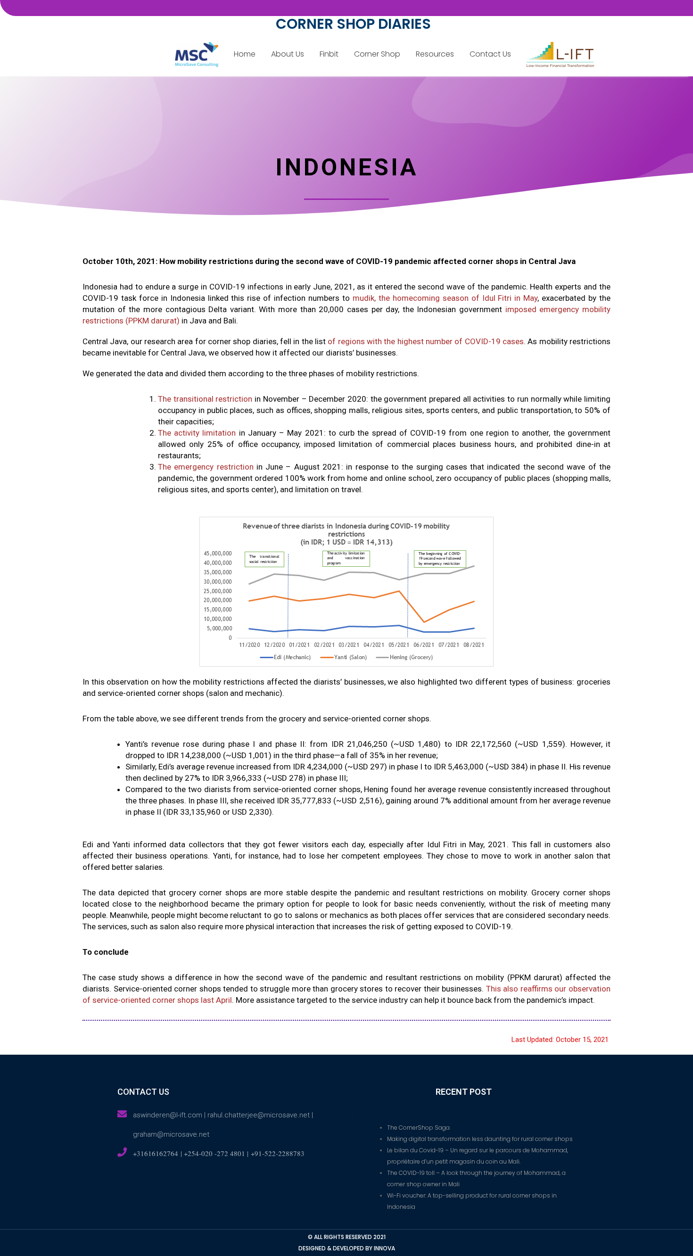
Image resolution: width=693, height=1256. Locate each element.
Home (245, 54)
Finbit (329, 54)
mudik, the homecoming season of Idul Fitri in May (445, 298)
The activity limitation (197, 433)
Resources (435, 54)
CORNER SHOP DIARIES (353, 24)
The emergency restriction (206, 466)
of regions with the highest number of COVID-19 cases (426, 341)
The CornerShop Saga (418, 1128)
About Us (287, 54)
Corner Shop (377, 54)
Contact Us (490, 54)
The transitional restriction (205, 399)
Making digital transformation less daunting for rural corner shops (480, 1139)
